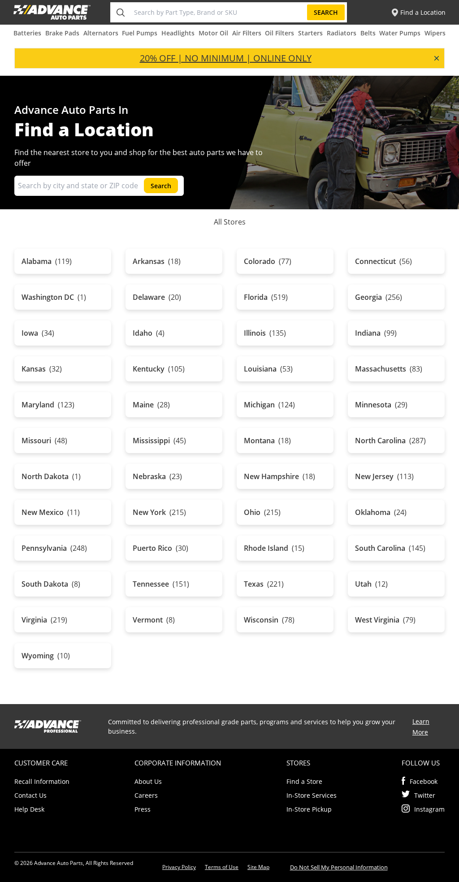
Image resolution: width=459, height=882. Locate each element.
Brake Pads (62, 33)
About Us (148, 781)
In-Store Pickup (309, 809)
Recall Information (41, 781)
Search (326, 12)
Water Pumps (399, 33)
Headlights (178, 33)
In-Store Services (311, 795)
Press (142, 809)
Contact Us (30, 795)
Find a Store (304, 781)
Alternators (100, 33)
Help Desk (29, 809)
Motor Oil (213, 33)
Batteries (27, 33)
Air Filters (246, 33)
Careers (146, 795)
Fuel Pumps (139, 33)
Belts (368, 33)
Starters (310, 33)
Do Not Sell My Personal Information (339, 867)
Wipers (435, 33)
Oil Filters (279, 33)
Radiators (341, 33)
